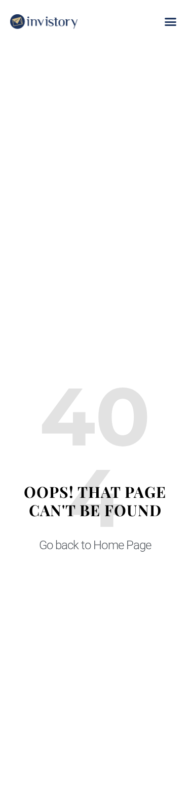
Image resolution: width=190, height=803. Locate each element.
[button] (170, 22)
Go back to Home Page (94, 545)
